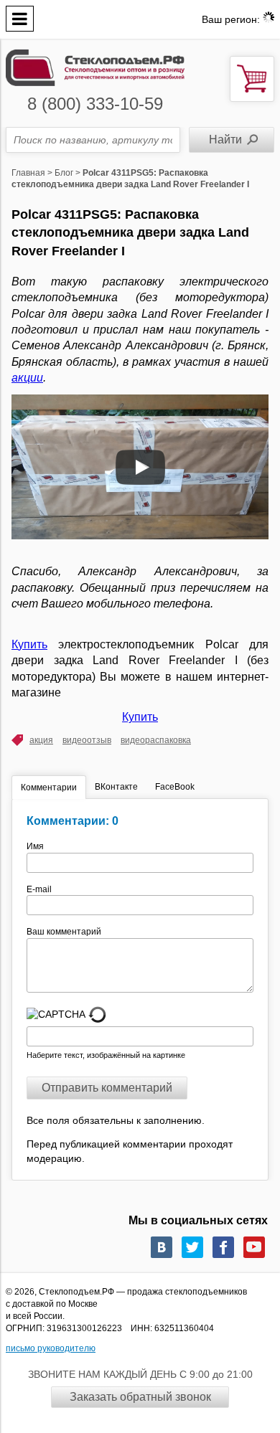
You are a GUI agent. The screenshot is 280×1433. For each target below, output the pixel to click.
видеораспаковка (156, 740)
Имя (39, 846)
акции (27, 378)
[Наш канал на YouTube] (254, 1247)
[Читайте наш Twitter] (192, 1247)
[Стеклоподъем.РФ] (95, 67)
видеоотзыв (86, 740)
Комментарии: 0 (72, 821)
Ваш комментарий (64, 932)
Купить (29, 644)
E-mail (40, 889)
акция (41, 740)
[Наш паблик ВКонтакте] (161, 1247)
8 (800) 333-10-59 (95, 103)
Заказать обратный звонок (140, 1397)
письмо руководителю (50, 1348)
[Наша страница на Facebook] (223, 1247)
